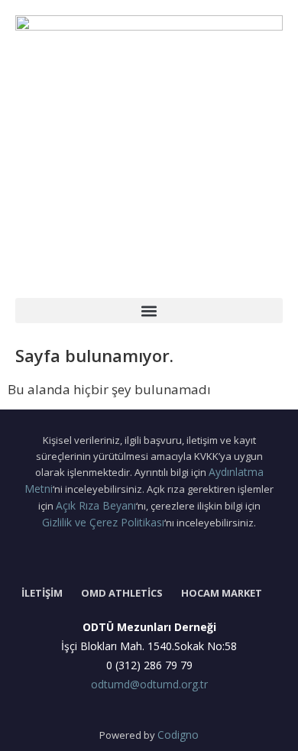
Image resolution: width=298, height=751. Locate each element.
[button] (149, 310)
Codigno (178, 734)
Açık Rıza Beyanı (96, 505)
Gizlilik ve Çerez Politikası (103, 522)
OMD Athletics (122, 593)
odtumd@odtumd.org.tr (149, 684)
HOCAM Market (221, 593)
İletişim (42, 593)
